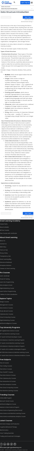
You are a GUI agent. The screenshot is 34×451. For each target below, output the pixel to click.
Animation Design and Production (9, 424)
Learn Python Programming (8, 291)
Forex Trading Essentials (7, 433)
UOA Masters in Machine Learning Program (12, 340)
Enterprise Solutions (5, 265)
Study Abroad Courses (6, 311)
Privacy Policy (4, 253)
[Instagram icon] (15, 444)
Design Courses (4, 302)
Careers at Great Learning (7, 268)
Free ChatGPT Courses (6, 372)
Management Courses (6, 305)
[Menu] (32, 3)
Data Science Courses (6, 308)
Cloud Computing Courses (7, 317)
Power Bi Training (5, 279)
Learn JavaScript (4, 276)
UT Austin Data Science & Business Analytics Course (15, 355)
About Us (2, 241)
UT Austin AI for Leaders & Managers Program (13, 349)
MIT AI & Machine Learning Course (9, 334)
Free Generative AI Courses (8, 381)
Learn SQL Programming (7, 282)
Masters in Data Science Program (9, 407)
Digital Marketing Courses (7, 320)
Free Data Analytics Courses (8, 384)
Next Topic (28, 17)
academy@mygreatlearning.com (11, 447)
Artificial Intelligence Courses (8, 323)
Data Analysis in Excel (6, 285)
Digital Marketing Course (7, 288)
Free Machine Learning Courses (9, 390)
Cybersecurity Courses (6, 314)
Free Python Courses (6, 369)
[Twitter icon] (11, 444)
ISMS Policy (3, 247)
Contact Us (3, 244)
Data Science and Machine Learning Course (12, 413)
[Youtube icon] (8, 444)
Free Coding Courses (6, 366)
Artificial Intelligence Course (8, 404)
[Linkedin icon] (4, 444)
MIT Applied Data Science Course (9, 331)
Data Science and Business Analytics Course (13, 416)
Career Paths (4, 224)
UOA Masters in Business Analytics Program (12, 346)
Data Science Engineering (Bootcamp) (11, 410)
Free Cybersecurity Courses (8, 378)
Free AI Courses (4, 363)
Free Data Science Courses (8, 375)
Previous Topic (6, 17)
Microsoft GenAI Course (7, 401)
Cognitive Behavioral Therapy (8, 427)
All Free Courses (4, 230)
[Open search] (14, 3)
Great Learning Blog (5, 259)
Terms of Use (4, 250)
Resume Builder (4, 227)
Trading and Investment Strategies (10, 436)
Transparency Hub (5, 256)
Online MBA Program (6, 398)
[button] (17, 9)
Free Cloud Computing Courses (9, 387)
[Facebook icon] (1, 444)
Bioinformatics (4, 430)
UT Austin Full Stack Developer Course (11, 337)
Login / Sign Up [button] (25, 2)
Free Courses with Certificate (8, 233)
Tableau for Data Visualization (8, 294)
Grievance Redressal (6, 262)
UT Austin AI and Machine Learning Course (12, 343)
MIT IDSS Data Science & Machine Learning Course (14, 352)
